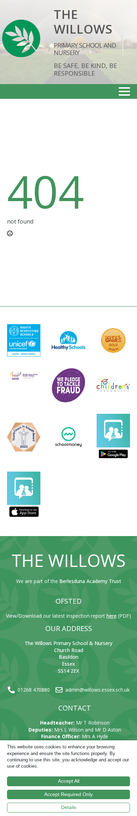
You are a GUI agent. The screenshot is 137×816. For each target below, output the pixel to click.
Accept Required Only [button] (68, 794)
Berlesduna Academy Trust (90, 581)
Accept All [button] (68, 781)
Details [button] (68, 807)
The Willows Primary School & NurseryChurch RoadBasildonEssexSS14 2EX (68, 657)
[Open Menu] (124, 91)
